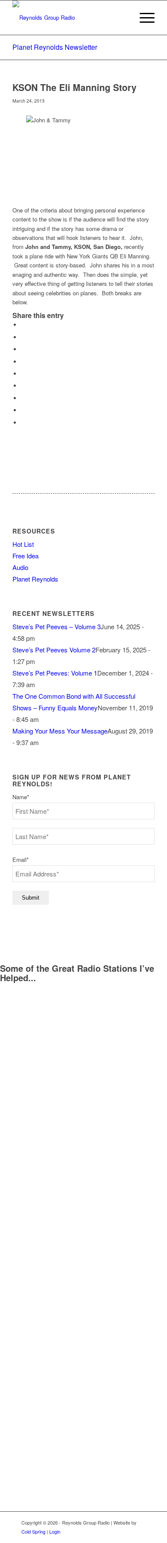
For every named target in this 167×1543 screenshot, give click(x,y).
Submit (30, 897)
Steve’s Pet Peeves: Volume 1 (54, 672)
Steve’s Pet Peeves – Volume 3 (56, 626)
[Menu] (143, 17)
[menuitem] (143, 17)
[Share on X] (23, 337)
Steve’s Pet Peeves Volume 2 (53, 649)
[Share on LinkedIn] (23, 374)
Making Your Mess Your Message (59, 730)
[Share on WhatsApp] (23, 349)
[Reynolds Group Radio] (69, 17)
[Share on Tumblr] (23, 386)
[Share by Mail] (23, 422)
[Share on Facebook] (23, 325)
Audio (20, 567)
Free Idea (25, 555)
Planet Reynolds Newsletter (54, 47)
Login (54, 1531)
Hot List (23, 544)
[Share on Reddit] (23, 410)
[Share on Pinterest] (23, 362)
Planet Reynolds (35, 578)
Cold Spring (33, 1531)
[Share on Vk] (23, 398)
